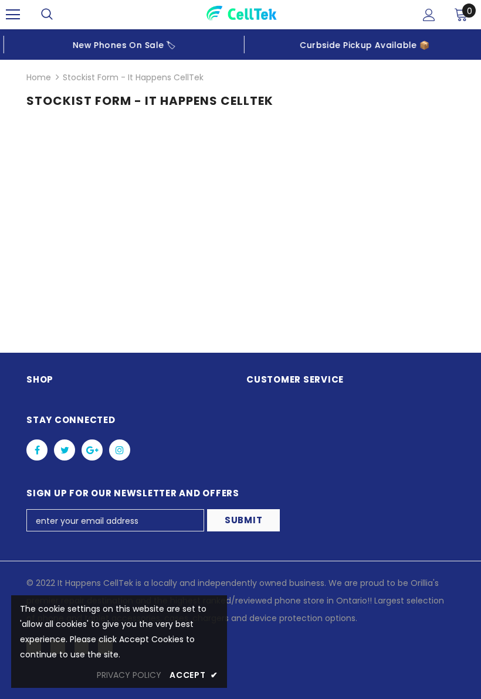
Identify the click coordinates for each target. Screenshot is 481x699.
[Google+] (92, 450)
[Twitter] (64, 450)
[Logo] (242, 14)
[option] (120, 44)
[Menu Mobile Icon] (13, 15)
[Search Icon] (47, 15)
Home (38, 77)
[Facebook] (37, 450)
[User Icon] (429, 15)
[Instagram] (119, 450)
